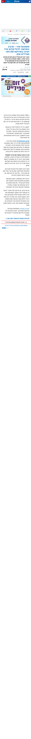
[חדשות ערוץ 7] (15, 1)
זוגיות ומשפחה (21, 34)
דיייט (13, 72)
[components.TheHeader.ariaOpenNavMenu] (26, 1)
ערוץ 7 (27, 34)
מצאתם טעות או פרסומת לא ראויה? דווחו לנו (15, 225)
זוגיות (26, 72)
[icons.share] (2, 1)
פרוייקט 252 (19, 72)
